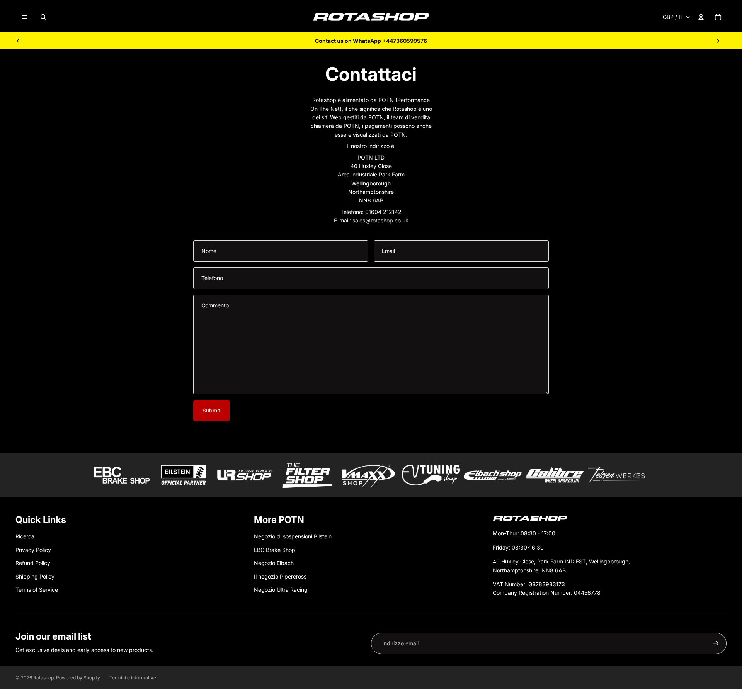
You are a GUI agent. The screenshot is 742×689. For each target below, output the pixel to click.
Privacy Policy (33, 549)
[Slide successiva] (718, 40)
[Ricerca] (43, 16)
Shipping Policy (34, 576)
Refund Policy (32, 563)
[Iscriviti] (715, 643)
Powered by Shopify (78, 678)
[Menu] (24, 17)
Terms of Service (36, 589)
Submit (211, 410)
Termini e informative (132, 678)
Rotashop (43, 678)
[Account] (701, 16)
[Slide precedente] (18, 40)
